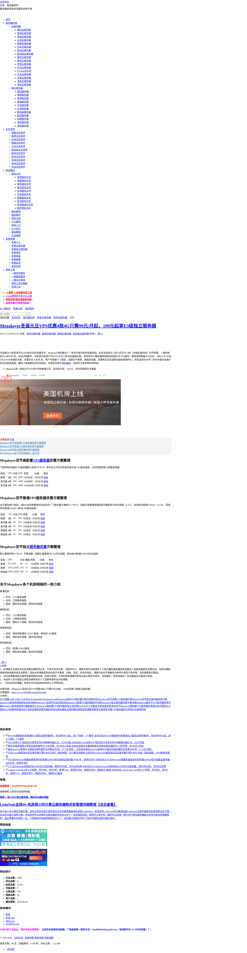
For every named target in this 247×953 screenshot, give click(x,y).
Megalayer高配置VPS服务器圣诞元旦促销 (57, 706)
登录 (8, 914)
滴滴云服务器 (24, 81)
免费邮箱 (16, 259)
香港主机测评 (18, 136)
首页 (8, 19)
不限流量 (102, 706)
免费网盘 (16, 256)
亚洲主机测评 (18, 156)
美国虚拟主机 (24, 180)
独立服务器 (17, 88)
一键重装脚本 (18, 276)
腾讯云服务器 (24, 61)
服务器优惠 (11, 23)
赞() (99, 334)
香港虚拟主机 (24, 177)
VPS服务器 (41, 460)
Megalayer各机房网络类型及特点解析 (18, 702)
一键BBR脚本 (18, 280)
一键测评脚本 (18, 273)
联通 (87, 709)
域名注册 (16, 218)
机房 (50, 709)
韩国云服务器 (24, 43)
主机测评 (10, 129)
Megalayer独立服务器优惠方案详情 (119, 702)
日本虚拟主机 (24, 194)
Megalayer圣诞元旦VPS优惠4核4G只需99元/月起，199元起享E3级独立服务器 (78, 325)
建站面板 (16, 211)
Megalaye (30, 699)
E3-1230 (22, 699)
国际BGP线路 (7, 709)
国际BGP (166, 706)
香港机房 (141, 709)
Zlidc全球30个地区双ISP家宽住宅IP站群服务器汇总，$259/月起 (112, 742)
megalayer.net (50, 699)
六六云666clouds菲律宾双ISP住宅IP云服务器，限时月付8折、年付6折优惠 (129, 766)
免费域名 (16, 252)
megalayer (39, 699)
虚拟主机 (16, 174)
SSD (86, 706)
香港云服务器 (24, 33)
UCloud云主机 (24, 71)
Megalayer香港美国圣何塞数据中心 (19, 706)
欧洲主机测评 (18, 153)
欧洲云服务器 (24, 50)
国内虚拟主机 (24, 187)
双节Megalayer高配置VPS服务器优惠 (134, 706)
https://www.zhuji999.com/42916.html (28, 692)
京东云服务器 (24, 74)
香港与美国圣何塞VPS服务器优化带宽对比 (115, 709)
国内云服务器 (24, 30)
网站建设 (10, 170)
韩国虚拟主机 (24, 198)
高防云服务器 (24, 57)
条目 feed (10, 918)
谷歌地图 (29, 938)
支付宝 (26, 709)
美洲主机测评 (18, 163)
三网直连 (92, 706)
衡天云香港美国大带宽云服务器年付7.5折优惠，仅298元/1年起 (112, 746)
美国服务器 (23, 95)
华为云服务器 (24, 67)
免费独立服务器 (19, 249)
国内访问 (157, 706)
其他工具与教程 (19, 283)
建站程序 (16, 215)
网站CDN (16, 225)
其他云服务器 (24, 85)
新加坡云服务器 (25, 54)
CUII (15, 699)
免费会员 (16, 263)
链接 (46, 477)
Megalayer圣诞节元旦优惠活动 (52, 702)
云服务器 (16, 26)
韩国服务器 (23, 102)
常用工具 (10, 270)
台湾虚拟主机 (24, 191)
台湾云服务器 (24, 40)
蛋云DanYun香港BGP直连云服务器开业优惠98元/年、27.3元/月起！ (119, 749)
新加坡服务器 (24, 112)
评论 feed (10, 921)
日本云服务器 (24, 47)
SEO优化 (15, 228)
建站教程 (16, 232)
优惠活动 (111, 706)
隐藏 (12, 439)
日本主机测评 (18, 146)
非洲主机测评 (18, 167)
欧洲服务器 (23, 115)
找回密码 (29, 308)
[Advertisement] (52, 341)
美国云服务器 (24, 37)
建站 (20, 709)
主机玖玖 (4, 2)
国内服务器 (23, 91)
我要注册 (17, 308)
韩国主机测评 (18, 143)
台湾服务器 (23, 109)
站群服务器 (23, 119)
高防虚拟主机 (24, 184)
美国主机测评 (18, 132)
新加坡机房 (35, 709)
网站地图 (39, 938)
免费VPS (15, 242)
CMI (11, 699)
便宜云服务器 (44, 317)
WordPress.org (12, 924)
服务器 (44, 709)
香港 (91, 709)
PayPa (81, 706)
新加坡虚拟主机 (25, 204)
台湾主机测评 (18, 139)
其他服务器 (23, 126)
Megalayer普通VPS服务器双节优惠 (84, 702)
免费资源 (10, 239)
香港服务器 (23, 98)
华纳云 (14, 929)
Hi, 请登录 (5, 308)
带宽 (16, 709)
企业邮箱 (16, 235)
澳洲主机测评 (18, 160)
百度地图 (48, 938)
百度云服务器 (24, 78)
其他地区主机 (24, 208)
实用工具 (16, 287)
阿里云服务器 (24, 64)
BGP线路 (4, 699)
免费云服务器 (18, 246)
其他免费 (16, 266)
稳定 (82, 709)
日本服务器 (23, 105)
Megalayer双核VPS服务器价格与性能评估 (77, 699)
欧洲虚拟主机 (24, 201)
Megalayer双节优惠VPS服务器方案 (115, 699)
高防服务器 (23, 122)
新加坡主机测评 (19, 150)
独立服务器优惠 (72, 709)
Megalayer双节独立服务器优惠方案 (149, 699)
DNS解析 (16, 222)
